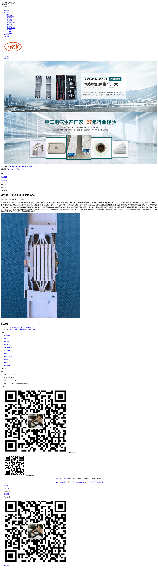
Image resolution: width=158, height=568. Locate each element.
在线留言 (6, 58)
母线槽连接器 (11, 22)
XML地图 (100, 482)
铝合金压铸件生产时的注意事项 (20, 327)
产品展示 (6, 14)
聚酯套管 (10, 26)
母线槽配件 (10, 16)
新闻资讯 (6, 35)
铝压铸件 (10, 17)
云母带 (9, 31)
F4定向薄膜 (10, 24)
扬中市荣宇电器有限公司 (62, 478)
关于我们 (6, 12)
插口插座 (10, 19)
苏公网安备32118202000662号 (78, 482)
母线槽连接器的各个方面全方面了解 (21, 329)
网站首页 (6, 10)
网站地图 (92, 482)
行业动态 (23, 169)
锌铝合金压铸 (13, 166)
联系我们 (6, 56)
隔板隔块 (10, 21)
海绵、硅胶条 (11, 28)
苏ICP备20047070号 (60, 482)
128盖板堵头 (20, 166)
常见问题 (4, 180)
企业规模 (6, 36)
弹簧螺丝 (10, 29)
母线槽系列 (10, 33)
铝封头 (26, 166)
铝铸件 (30, 166)
